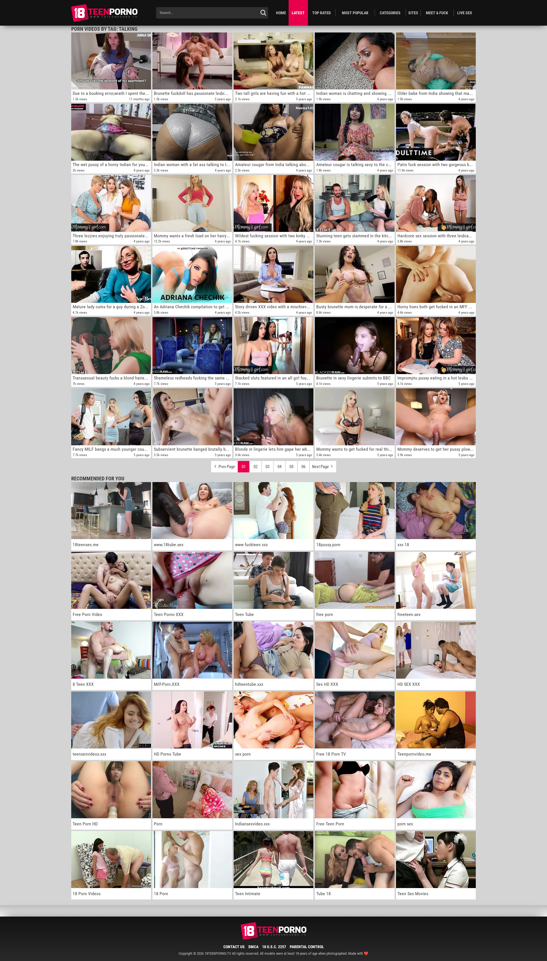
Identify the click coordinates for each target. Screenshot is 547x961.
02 (256, 466)
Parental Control (307, 947)
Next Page (321, 466)
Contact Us (234, 947)
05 (291, 466)
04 (279, 466)
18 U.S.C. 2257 (274, 947)
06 (303, 466)
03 (268, 466)
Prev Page (226, 466)
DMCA (253, 947)
